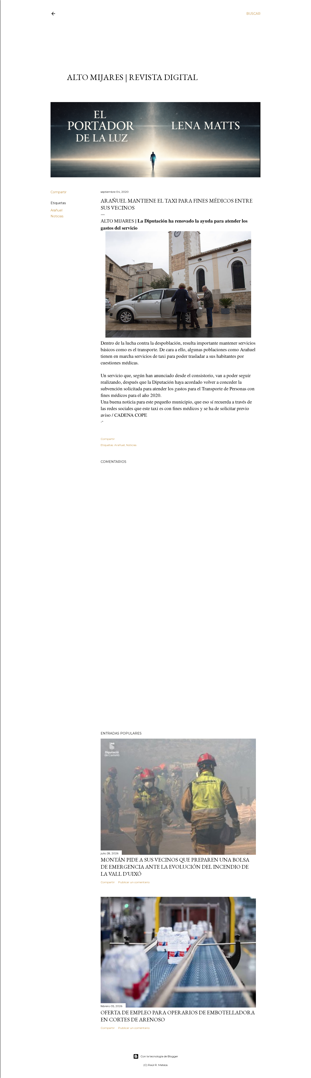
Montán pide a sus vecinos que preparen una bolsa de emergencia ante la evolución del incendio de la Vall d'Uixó (175, 866)
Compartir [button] (58, 192)
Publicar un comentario (134, 882)
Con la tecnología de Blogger (159, 1056)
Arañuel (56, 210)
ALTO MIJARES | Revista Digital (132, 77)
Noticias (57, 216)
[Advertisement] (151, 40)
